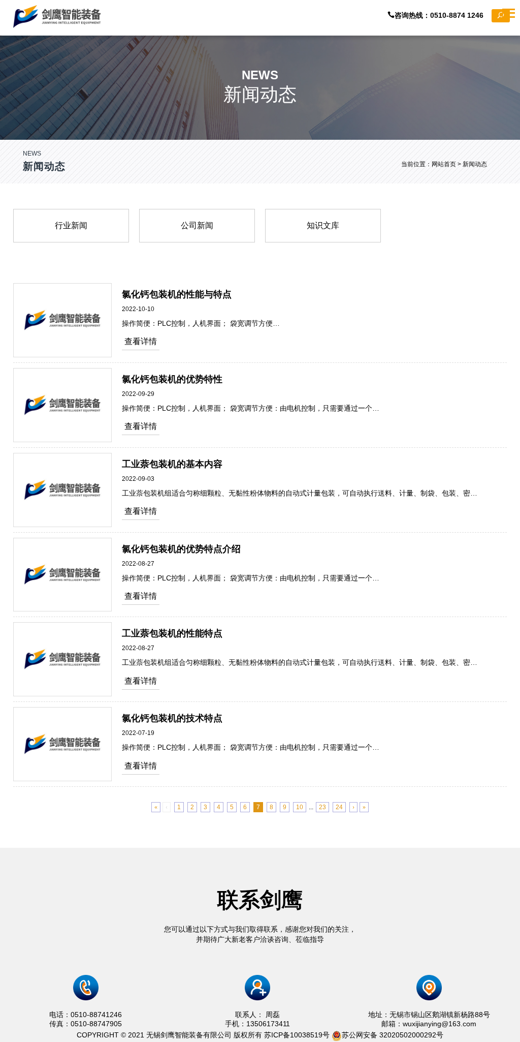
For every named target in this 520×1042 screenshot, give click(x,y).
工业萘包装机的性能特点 (172, 633)
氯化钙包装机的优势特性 (172, 379)
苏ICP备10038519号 (297, 1035)
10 (299, 807)
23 (322, 807)
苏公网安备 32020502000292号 (392, 1035)
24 (339, 807)
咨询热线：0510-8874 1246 (443, 15)
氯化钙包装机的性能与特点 (177, 294)
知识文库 (323, 225)
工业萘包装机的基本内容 (172, 464)
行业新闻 (71, 225)
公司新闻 (197, 225)
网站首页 (444, 164)
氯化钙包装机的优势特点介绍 (181, 549)
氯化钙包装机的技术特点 (172, 718)
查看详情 (140, 341)
